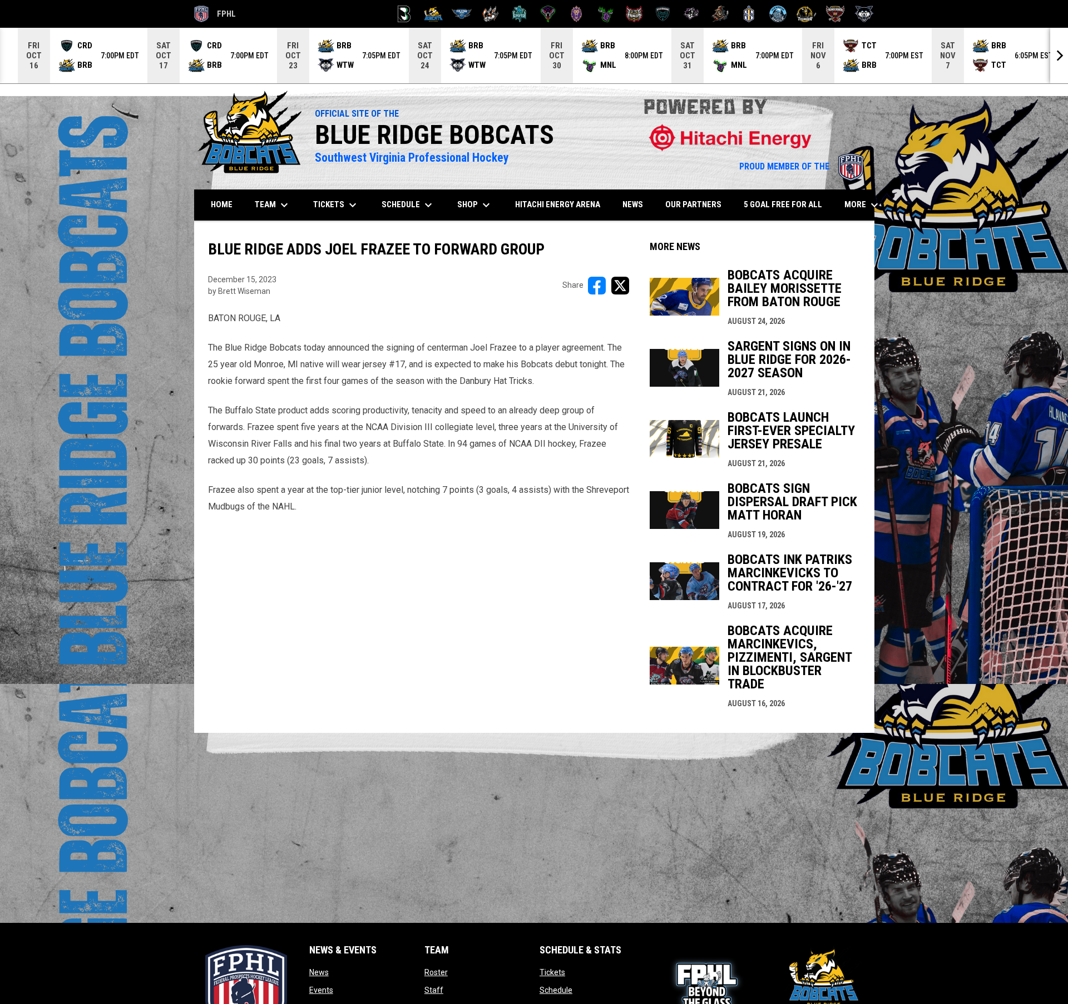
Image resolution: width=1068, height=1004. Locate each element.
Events (321, 990)
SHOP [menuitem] (479, 205)
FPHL (215, 15)
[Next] (1059, 55)
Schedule (556, 990)
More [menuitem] (862, 205)
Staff (433, 990)
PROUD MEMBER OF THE (801, 166)
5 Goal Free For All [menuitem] (783, 204)
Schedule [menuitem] (408, 205)
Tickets (552, 972)
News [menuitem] (632, 204)
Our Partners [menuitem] (693, 204)
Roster (436, 972)
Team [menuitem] (273, 205)
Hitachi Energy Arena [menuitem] (557, 204)
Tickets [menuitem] (336, 205)
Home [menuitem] (222, 204)
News (319, 972)
